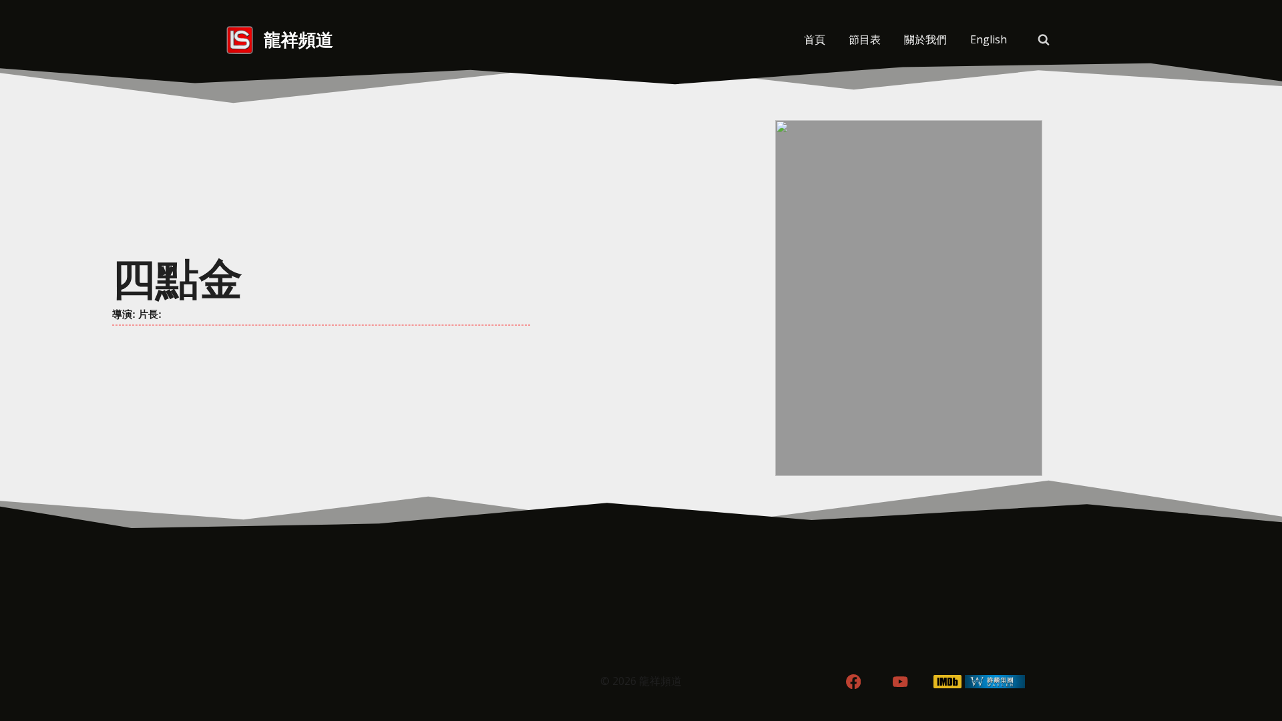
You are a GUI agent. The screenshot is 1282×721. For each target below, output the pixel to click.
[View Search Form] (1044, 40)
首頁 (814, 39)
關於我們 (925, 39)
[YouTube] (900, 682)
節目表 (865, 39)
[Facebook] (853, 682)
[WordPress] (995, 682)
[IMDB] (948, 682)
